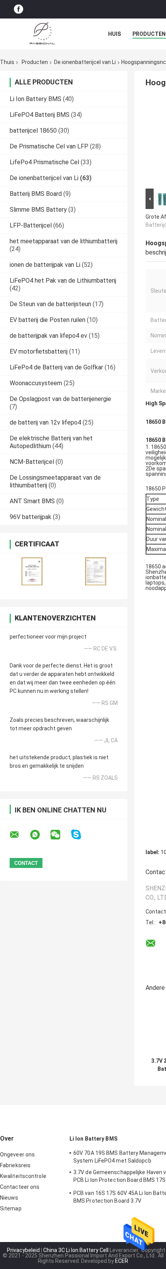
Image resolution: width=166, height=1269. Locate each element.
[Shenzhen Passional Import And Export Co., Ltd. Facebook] (18, 9)
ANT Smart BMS (32, 501)
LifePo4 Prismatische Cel (44, 162)
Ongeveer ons (17, 1154)
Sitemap (11, 1208)
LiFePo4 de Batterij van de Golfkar (56, 367)
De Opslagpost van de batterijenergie (60, 399)
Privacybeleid (23, 1250)
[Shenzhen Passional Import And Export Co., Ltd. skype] (81, 834)
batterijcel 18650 (33, 130)
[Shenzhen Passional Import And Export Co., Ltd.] (42, 34)
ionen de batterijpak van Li (45, 264)
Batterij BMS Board (36, 193)
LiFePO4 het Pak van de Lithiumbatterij (63, 280)
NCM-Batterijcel (32, 461)
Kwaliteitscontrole (23, 1176)
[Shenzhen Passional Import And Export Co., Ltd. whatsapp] (39, 834)
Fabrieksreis (15, 1165)
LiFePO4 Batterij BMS (39, 114)
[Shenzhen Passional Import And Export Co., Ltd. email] (19, 834)
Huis (114, 34)
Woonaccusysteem (36, 383)
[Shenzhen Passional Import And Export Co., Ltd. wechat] (60, 834)
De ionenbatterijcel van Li (85, 62)
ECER (121, 1261)
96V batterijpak (30, 517)
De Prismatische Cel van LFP (49, 146)
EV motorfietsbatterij (39, 351)
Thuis (7, 62)
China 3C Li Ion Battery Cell (75, 1250)
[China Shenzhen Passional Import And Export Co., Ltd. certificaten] (32, 571)
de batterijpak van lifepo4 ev (48, 335)
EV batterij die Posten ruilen (47, 320)
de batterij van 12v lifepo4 (45, 422)
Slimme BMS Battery (38, 209)
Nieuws (9, 1198)
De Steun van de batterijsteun (50, 304)
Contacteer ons (19, 1187)
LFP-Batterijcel (31, 225)
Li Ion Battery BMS (35, 99)
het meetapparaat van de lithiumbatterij (63, 241)
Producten (149, 34)
